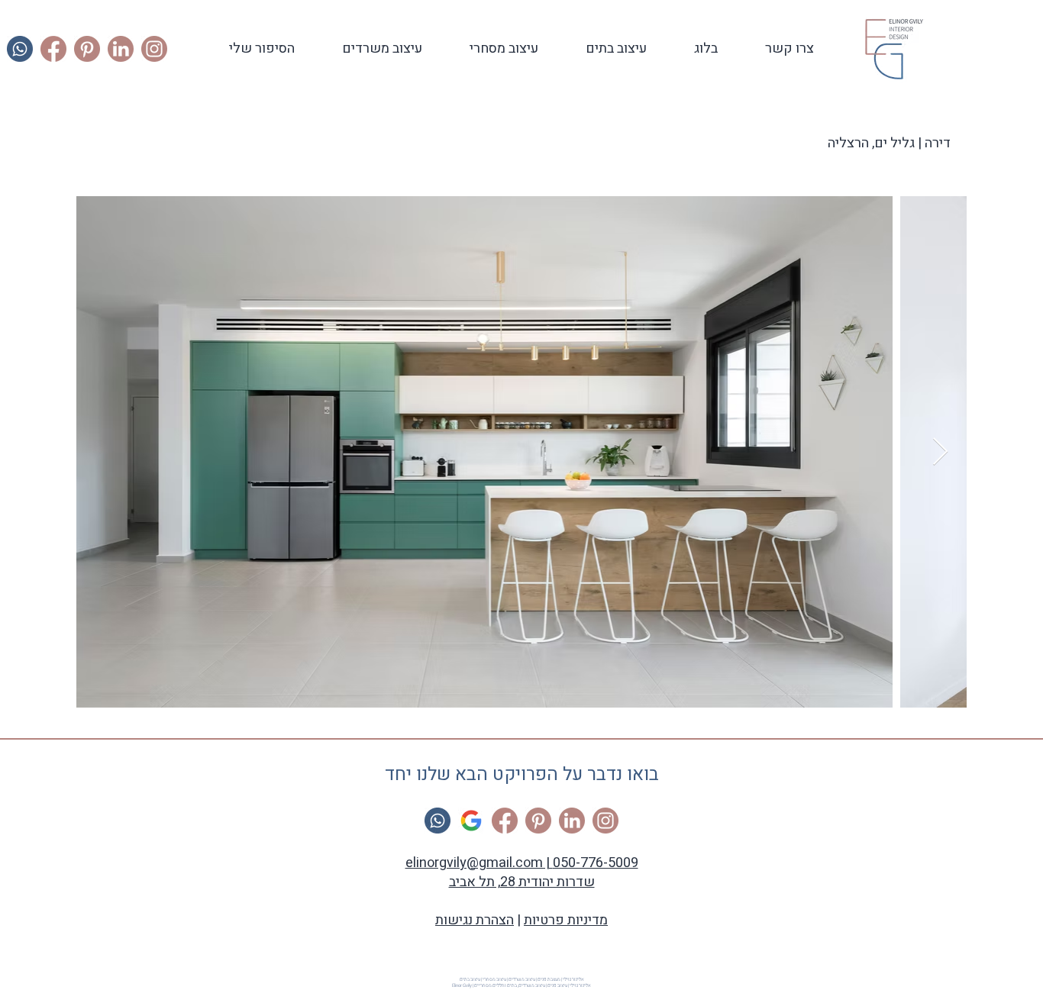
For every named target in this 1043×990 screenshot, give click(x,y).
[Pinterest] (87, 49)
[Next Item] (940, 452)
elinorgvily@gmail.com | (479, 863)
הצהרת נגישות (474, 920)
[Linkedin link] (121, 49)
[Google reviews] (471, 821)
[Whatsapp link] (20, 49)
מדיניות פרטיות (566, 920)
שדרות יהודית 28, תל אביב (522, 882)
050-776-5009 (595, 863)
